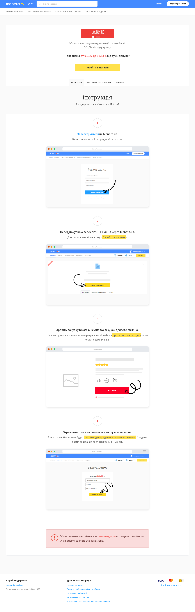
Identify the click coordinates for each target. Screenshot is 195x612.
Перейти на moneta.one (171, 585)
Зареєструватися (178, 3)
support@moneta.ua (14, 585)
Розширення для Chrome (78, 597)
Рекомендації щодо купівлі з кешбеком (84, 589)
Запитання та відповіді (96, 11)
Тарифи (120, 82)
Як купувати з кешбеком (39, 11)
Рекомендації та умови (99, 82)
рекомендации (107, 536)
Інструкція (76, 82)
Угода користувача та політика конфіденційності (88, 601)
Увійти (159, 3)
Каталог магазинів (14, 11)
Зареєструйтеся (88, 134)
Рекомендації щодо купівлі (68, 11)
